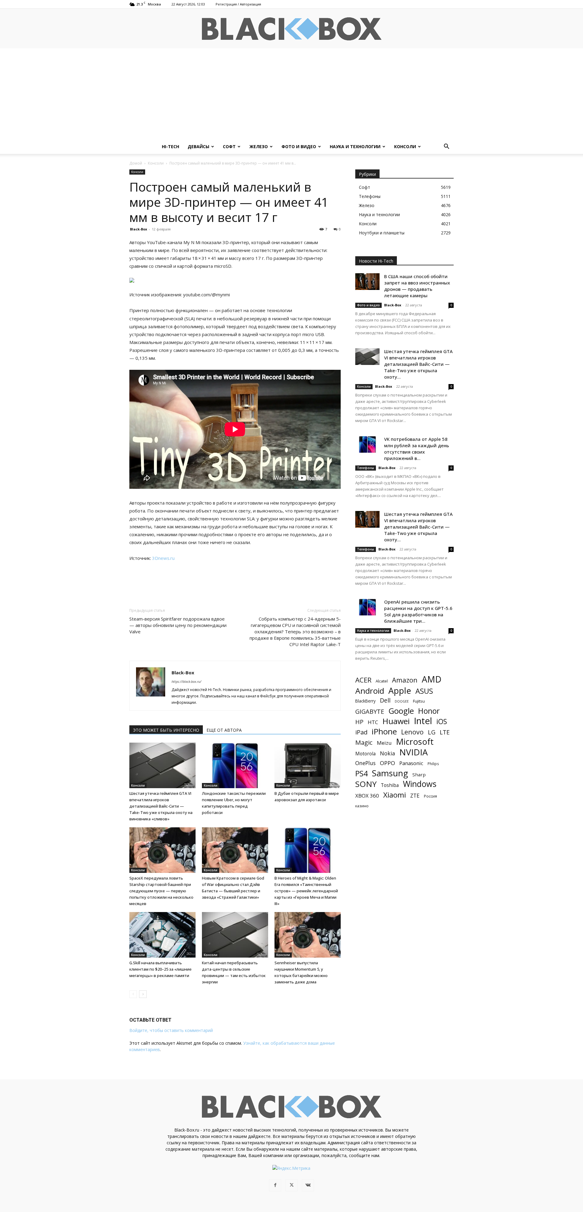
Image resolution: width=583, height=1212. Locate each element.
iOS (441, 721)
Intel (423, 721)
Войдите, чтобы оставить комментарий (171, 1030)
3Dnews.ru (163, 558)
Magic (364, 742)
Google (401, 711)
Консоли (405, 146)
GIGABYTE (369, 711)
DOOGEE (402, 701)
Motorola (365, 754)
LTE (445, 732)
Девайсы (198, 146)
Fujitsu (419, 701)
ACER (363, 680)
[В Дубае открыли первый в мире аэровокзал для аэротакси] (307, 765)
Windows (419, 784)
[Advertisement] (291, 93)
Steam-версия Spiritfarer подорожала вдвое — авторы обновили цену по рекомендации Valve (178, 625)
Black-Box (138, 229)
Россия (430, 796)
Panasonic (411, 763)
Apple (399, 690)
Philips (433, 763)
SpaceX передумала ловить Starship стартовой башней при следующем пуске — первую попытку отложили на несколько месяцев (161, 890)
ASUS (424, 691)
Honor (429, 711)
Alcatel (382, 681)
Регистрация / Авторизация (238, 4)
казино (362, 806)
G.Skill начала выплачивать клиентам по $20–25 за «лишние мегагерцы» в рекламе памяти (160, 969)
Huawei (396, 721)
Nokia (387, 753)
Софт (229, 146)
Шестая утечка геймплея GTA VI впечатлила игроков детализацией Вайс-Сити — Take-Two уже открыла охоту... (418, 364)
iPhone (384, 731)
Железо (258, 146)
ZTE (415, 795)
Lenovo (412, 732)
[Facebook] (275, 1185)
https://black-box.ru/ (186, 681)
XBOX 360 (367, 795)
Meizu (384, 743)
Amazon (405, 680)
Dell (385, 700)
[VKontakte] (308, 1185)
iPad (361, 732)
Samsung (390, 773)
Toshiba (390, 785)
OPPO (387, 763)
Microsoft (415, 741)
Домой (135, 163)
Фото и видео (298, 146)
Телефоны (365, 468)
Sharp (419, 774)
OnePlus (365, 763)
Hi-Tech (170, 146)
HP (359, 722)
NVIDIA (413, 752)
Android (369, 691)
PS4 (361, 773)
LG (431, 732)
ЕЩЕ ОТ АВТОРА (224, 730)
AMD (432, 679)
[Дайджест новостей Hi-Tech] (291, 29)
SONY (366, 784)
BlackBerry (365, 701)
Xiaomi (394, 795)
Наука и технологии (355, 146)
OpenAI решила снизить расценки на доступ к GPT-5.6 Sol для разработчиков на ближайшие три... (418, 611)
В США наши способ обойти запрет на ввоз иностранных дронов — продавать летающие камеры (417, 285)
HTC (373, 722)
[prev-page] (133, 994)
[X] (291, 1185)
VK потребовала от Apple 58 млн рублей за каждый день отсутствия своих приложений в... (416, 448)
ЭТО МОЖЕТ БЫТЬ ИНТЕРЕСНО (166, 730)
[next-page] (143, 994)
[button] (446, 147)
